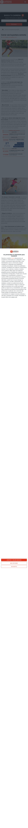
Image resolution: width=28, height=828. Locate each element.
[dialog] (14, 538)
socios (12, 258)
